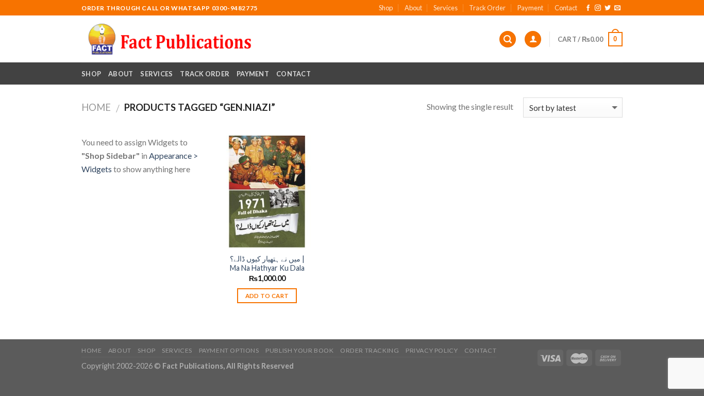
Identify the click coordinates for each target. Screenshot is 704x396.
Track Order (487, 8)
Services (445, 8)
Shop (386, 8)
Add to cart (267, 295)
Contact (566, 8)
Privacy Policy (432, 350)
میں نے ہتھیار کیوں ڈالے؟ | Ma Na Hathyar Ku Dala (267, 263)
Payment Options (229, 350)
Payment (530, 8)
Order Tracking (369, 350)
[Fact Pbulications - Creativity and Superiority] (169, 39)
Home (96, 107)
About (413, 8)
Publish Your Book (299, 350)
